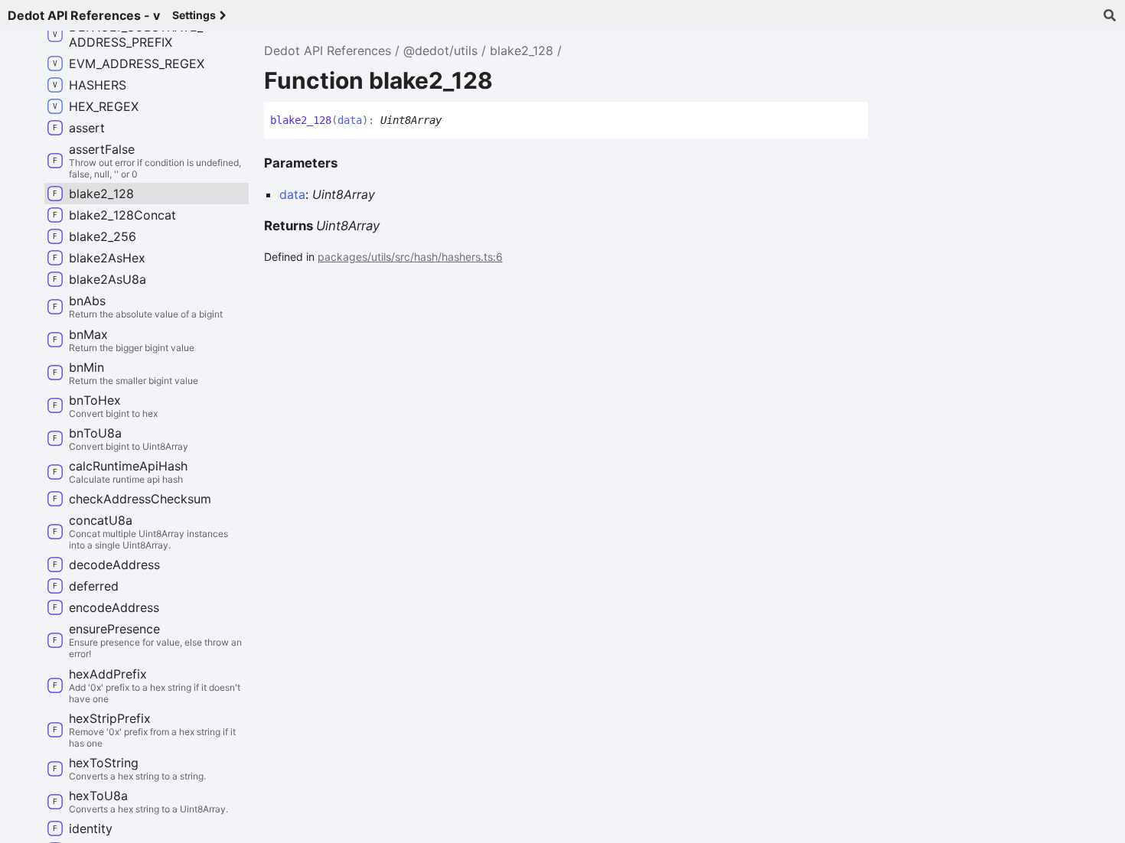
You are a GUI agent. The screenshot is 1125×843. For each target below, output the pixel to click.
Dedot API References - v (84, 15)
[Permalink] (453, 121)
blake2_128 (521, 50)
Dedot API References (327, 50)
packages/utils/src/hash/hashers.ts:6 (410, 256)
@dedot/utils (440, 50)
